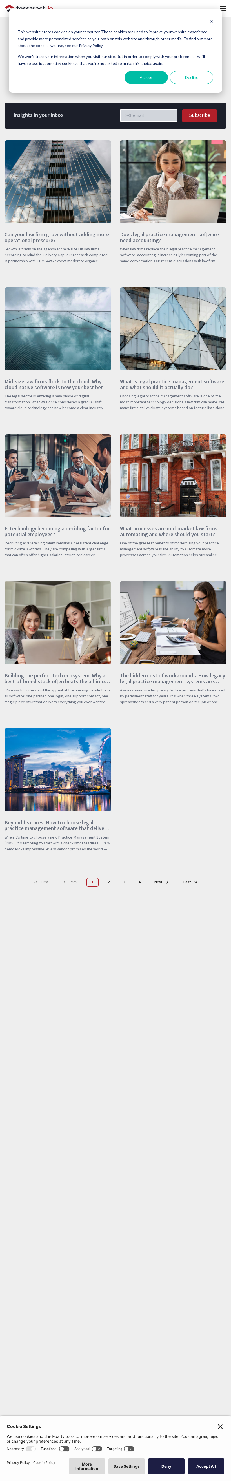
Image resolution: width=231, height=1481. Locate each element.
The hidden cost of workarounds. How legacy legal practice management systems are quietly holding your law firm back (172, 681)
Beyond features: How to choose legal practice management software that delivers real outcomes (57, 828)
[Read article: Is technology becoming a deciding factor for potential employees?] (8, 566)
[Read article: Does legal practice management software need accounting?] (123, 272)
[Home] (29, 8)
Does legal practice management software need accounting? (169, 237)
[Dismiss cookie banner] (211, 21)
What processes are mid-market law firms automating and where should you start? (168, 532)
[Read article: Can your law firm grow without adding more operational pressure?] (8, 272)
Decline (191, 77)
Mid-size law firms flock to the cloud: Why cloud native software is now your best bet (54, 385)
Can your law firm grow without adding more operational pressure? (57, 237)
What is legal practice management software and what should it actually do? (172, 385)
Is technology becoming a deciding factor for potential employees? (57, 532)
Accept (146, 77)
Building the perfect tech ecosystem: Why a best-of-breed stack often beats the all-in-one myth (57, 681)
